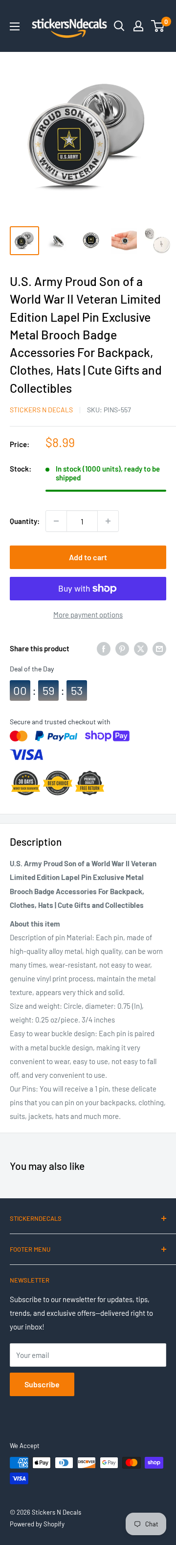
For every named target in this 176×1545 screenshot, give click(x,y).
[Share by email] (159, 648)
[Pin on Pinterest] (122, 648)
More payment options (88, 614)
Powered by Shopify (37, 1524)
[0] (158, 26)
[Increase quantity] (108, 521)
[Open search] (119, 26)
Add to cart (88, 557)
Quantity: (25, 521)
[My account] (138, 26)
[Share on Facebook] (103, 648)
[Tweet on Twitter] (141, 648)
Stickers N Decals (41, 409)
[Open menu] (15, 26)
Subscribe (42, 1384)
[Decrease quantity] (56, 521)
